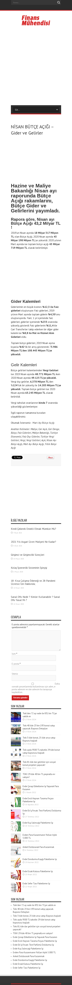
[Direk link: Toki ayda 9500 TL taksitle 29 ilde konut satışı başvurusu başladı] (16, 757)
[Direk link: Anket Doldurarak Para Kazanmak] (16, 854)
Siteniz (15, 673)
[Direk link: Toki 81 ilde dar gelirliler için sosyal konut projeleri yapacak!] (16, 769)
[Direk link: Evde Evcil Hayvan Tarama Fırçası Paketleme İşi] (16, 806)
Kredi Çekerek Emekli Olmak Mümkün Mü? (33, 528)
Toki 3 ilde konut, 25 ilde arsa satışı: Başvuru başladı (37, 915)
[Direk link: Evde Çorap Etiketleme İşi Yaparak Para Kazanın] (16, 794)
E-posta (15, 663)
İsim (14, 653)
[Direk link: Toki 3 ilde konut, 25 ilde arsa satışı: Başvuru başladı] (16, 745)
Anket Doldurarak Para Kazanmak (38, 847)
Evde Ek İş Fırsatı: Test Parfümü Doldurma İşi (33, 944)
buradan (41, 412)
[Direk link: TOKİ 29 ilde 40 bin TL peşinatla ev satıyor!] (16, 782)
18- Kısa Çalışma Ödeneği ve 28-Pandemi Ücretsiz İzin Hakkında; (33, 582)
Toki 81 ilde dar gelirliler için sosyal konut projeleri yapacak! (39, 763)
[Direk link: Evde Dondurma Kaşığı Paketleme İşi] (16, 867)
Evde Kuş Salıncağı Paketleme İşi (38, 822)
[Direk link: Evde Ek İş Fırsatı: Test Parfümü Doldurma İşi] (16, 818)
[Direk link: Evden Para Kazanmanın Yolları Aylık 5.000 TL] (16, 842)
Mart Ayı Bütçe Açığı (43, 422)
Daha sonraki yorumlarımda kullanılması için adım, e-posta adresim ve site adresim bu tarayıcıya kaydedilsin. (36, 688)
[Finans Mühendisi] (36, 24)
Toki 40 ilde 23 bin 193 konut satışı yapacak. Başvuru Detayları (39, 727)
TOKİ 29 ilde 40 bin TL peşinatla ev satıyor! (33, 933)
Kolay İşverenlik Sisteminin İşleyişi (29, 567)
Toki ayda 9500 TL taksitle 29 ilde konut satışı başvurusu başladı (41, 751)
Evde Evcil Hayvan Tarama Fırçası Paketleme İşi (35, 941)
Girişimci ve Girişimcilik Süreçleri (27, 554)
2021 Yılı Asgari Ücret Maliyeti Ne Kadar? (33, 541)
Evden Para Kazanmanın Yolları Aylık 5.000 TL (34, 952)
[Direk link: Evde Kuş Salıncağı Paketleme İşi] (16, 830)
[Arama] (58, 2)
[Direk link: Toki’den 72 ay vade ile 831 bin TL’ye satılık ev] (16, 721)
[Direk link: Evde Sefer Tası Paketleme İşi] (16, 891)
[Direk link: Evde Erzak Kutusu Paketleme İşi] (16, 879)
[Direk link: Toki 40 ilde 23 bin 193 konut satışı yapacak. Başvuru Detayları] (16, 733)
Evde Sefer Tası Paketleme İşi (36, 883)
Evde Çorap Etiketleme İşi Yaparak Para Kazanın (35, 937)
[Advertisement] (36, 65)
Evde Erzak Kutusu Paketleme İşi (38, 871)
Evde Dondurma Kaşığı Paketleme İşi (40, 859)
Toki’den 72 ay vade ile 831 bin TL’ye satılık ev (34, 905)
